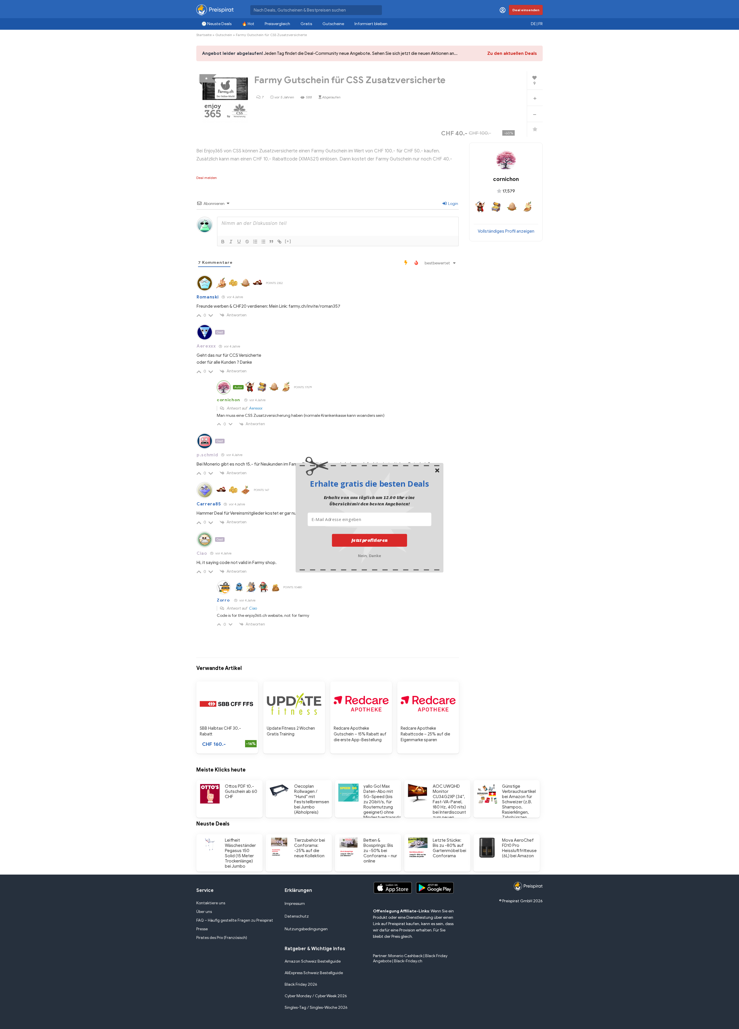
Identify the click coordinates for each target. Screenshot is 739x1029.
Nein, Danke (369, 555)
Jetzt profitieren (370, 540)
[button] (369, 483)
